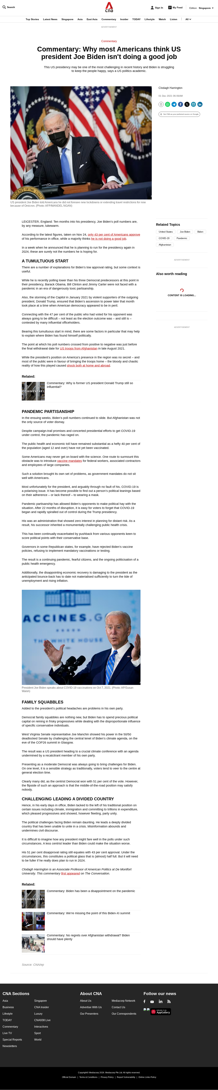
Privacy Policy (107, 1077)
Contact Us (118, 1007)
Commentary (109, 19)
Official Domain (69, 1077)
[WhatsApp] (167, 105)
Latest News (50, 19)
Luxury (38, 1013)
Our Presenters (89, 1013)
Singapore (67, 19)
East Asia (92, 19)
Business (8, 1007)
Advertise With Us (91, 1007)
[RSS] (169, 1002)
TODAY (136, 19)
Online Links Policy (147, 1077)
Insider (124, 19)
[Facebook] (180, 105)
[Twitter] (187, 105)
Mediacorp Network (123, 1000)
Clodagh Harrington (170, 87)
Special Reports (12, 1039)
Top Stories (32, 19)
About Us (85, 1000)
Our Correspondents (124, 1013)
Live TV (7, 1033)
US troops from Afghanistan (78, 348)
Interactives (41, 1026)
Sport (37, 1033)
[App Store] (148, 1011)
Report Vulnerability (126, 1077)
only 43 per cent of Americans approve (114, 234)
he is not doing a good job (108, 238)
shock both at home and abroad (88, 365)
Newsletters (10, 1046)
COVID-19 (164, 238)
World (37, 1039)
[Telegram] (174, 105)
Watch (162, 19)
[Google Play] (145, 1011)
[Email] (193, 105)
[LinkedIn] (200, 105)
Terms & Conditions (88, 1077)
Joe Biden (185, 231)
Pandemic (182, 238)
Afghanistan (165, 244)
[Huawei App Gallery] (160, 1011)
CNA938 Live (42, 1020)
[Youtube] (152, 1002)
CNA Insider (41, 1007)
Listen (173, 19)
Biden (200, 231)
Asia (80, 19)
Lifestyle (150, 19)
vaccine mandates (69, 461)
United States (166, 231)
